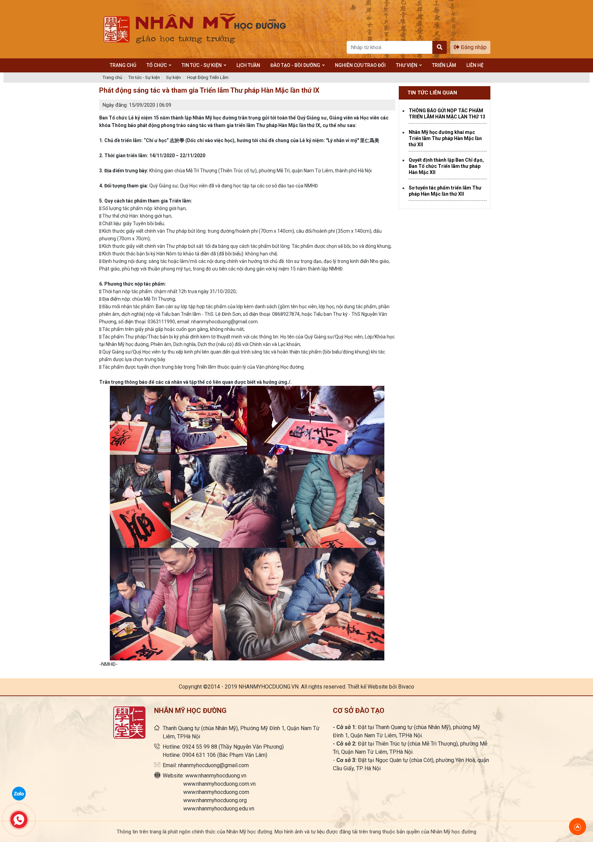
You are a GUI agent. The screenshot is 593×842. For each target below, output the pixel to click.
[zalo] (19, 793)
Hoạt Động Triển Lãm (208, 77)
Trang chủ (112, 77)
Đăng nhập (473, 47)
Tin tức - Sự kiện (144, 77)
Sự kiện (173, 77)
